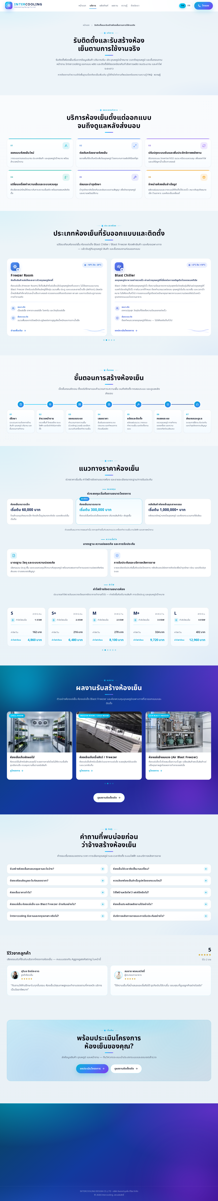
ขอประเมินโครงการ (90, 1069)
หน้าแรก (82, 5)
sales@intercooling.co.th (125, 1170)
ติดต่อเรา (135, 5)
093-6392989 (57, 1170)
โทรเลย (205, 5)
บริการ (93, 5)
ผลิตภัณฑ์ (104, 5)
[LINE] (101, 1180)
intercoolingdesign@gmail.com (88, 1170)
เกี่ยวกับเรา (93, 1163)
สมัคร (141, 1152)
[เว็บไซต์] (109, 1180)
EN (189, 5)
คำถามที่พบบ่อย (118, 1163)
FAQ (149, 74)
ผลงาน (115, 5)
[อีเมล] (117, 1180)
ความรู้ (124, 5)
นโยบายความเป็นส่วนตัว (152, 1163)
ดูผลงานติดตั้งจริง (107, 798)
